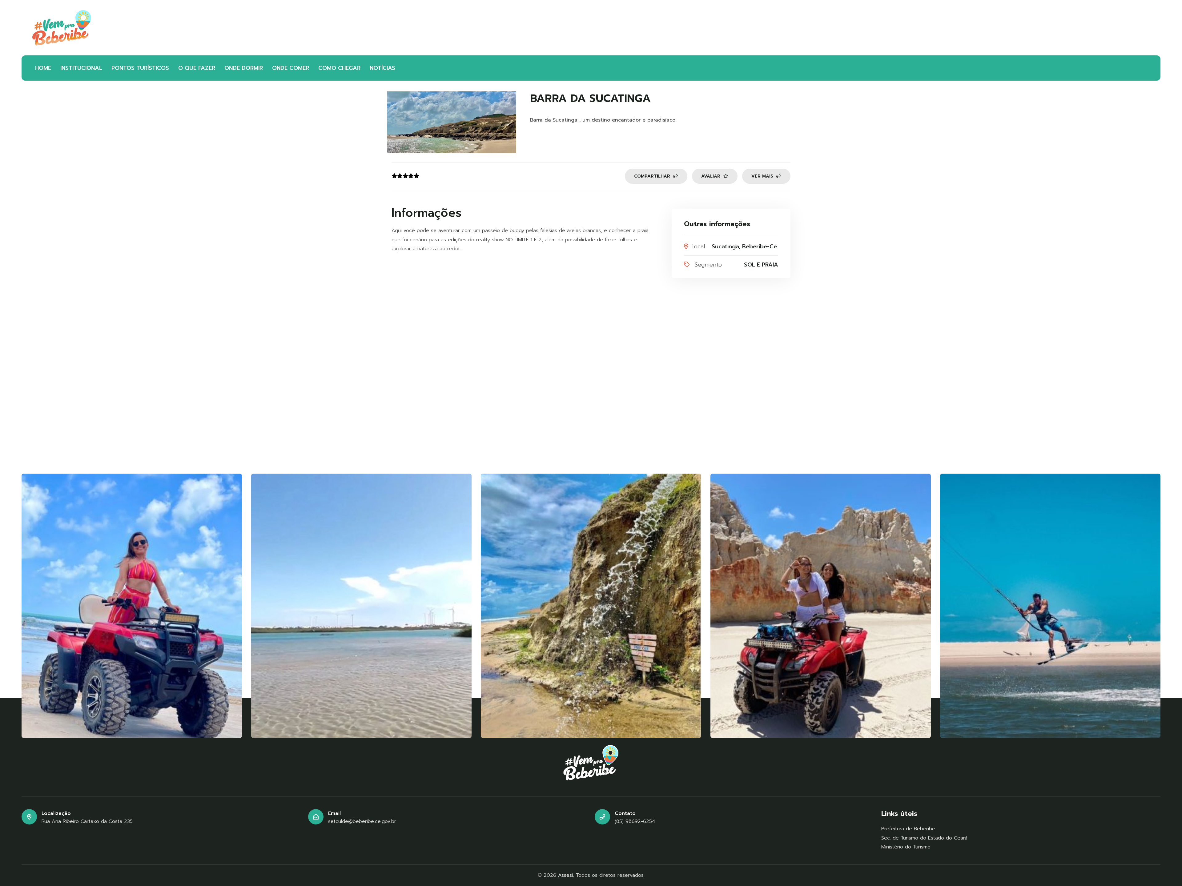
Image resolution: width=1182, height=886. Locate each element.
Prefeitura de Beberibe (908, 828)
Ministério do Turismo (906, 847)
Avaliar (711, 176)
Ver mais (763, 176)
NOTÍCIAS (382, 68)
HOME (43, 68)
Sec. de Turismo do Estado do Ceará (924, 838)
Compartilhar (653, 176)
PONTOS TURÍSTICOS (140, 68)
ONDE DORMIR (243, 68)
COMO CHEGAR (339, 68)
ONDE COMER (290, 68)
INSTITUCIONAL (81, 68)
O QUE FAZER (196, 68)
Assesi (565, 875)
